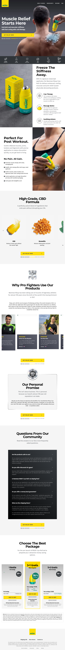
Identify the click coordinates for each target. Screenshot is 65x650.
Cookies (37, 648)
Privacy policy (32, 648)
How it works (41, 3)
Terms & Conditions (24, 648)
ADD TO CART (12, 597)
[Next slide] (61, 230)
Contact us (40, 639)
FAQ (62, 3)
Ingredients (50, 3)
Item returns (32, 639)
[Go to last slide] (3, 230)
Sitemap (42, 648)
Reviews (57, 3)
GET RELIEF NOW (9, 35)
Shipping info (24, 639)
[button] (32, 455)
